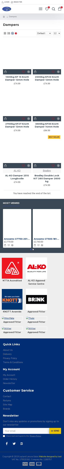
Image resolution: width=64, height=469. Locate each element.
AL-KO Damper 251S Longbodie (17, 177)
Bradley (47, 170)
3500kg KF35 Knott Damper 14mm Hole (47, 125)
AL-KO (17, 170)
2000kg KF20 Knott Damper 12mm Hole (47, 78)
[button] (30, 249)
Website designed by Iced (50, 456)
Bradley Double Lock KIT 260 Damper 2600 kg (46, 178)
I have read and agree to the (23, 436)
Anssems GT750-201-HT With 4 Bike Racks (17, 239)
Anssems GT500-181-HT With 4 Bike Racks (47, 239)
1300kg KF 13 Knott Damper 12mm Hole (17, 78)
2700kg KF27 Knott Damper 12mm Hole (17, 125)
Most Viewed (11, 203)
